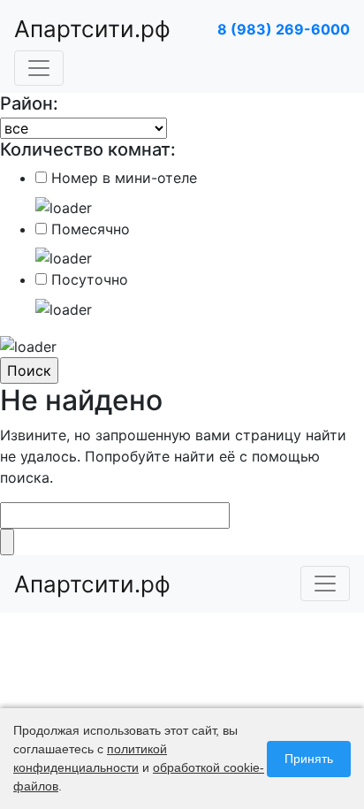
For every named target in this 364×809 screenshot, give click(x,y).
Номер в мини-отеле (124, 178)
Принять (308, 759)
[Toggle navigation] (39, 68)
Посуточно (89, 279)
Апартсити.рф (92, 28)
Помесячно (90, 229)
